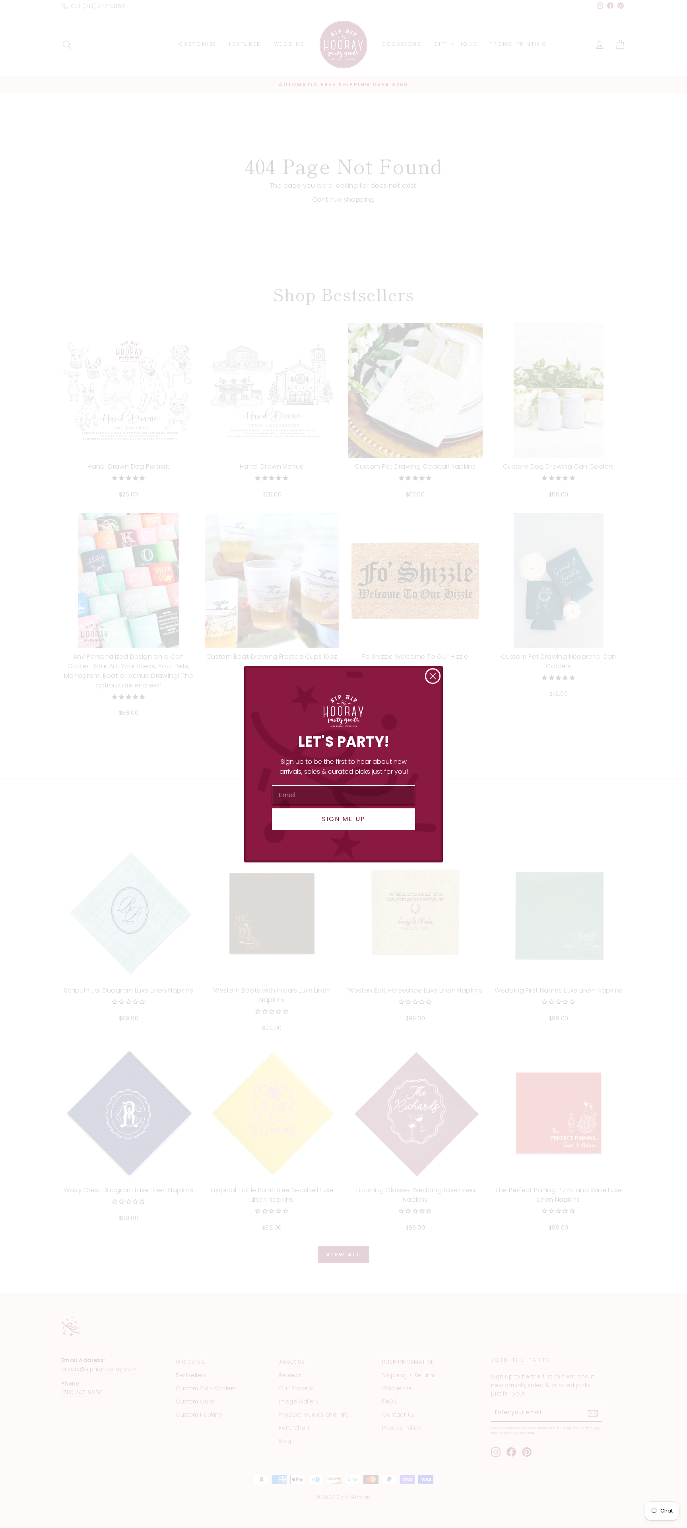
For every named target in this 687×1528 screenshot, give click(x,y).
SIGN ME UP (343, 818)
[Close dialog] (433, 676)
